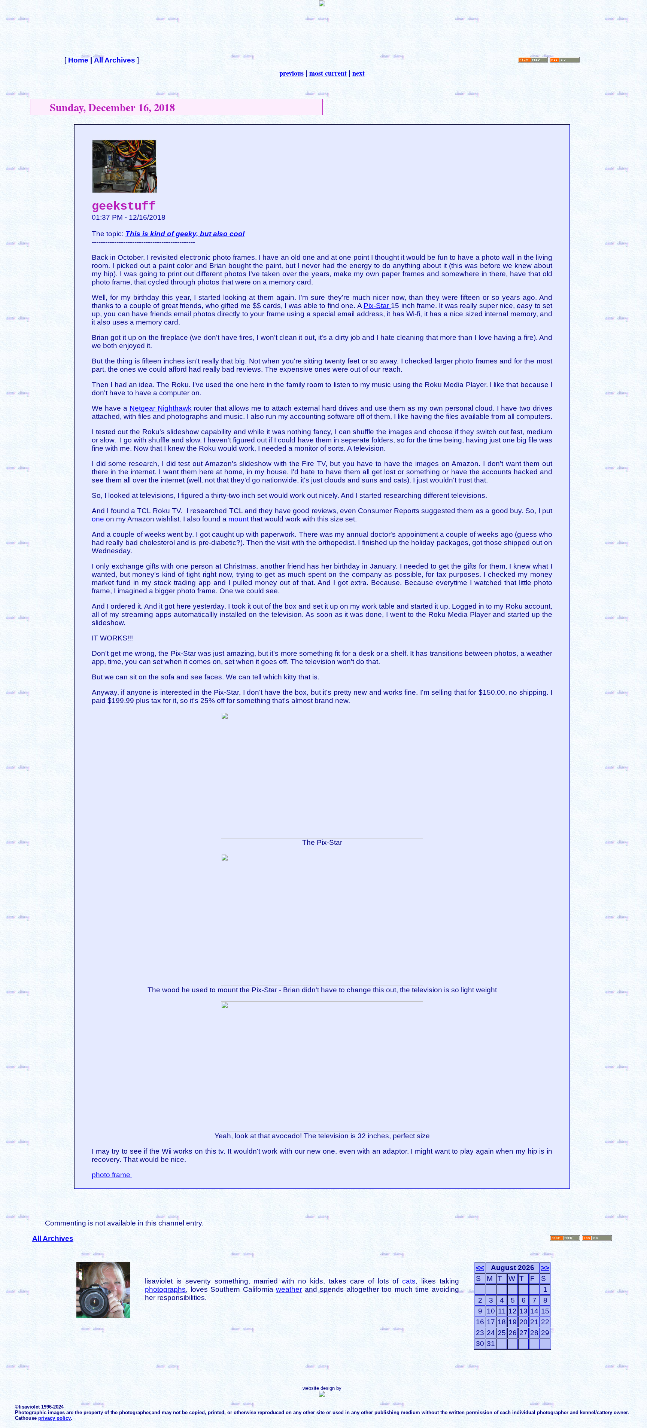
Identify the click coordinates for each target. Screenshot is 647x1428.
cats (409, 1281)
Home (78, 60)
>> (545, 1268)
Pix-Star (377, 306)
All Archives (114, 60)
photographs (165, 1289)
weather (289, 1289)
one (98, 519)
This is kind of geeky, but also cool (184, 234)
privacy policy (54, 1418)
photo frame (112, 1175)
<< (480, 1268)
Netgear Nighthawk (161, 408)
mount (238, 519)
